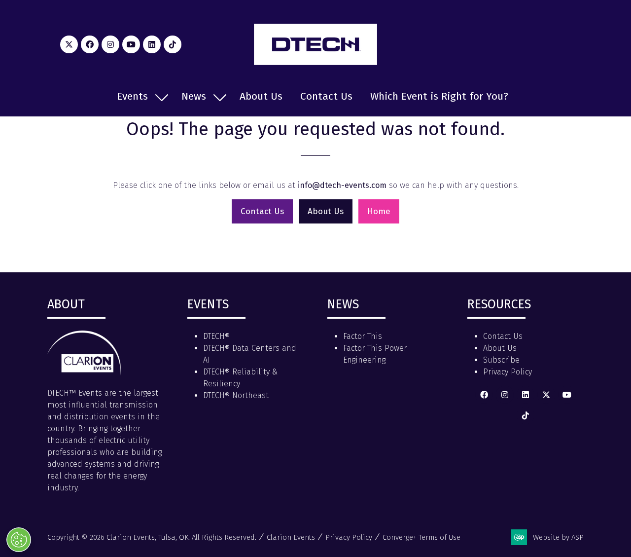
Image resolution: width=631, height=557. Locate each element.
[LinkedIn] (152, 44)
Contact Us (326, 96)
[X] (69, 44)
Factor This (362, 336)
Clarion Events (291, 537)
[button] (262, 211)
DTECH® (216, 336)
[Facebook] (90, 44)
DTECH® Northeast (236, 395)
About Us (261, 96)
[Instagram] (110, 44)
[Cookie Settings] (18, 539)
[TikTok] (172, 44)
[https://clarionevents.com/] (84, 373)
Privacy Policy (507, 371)
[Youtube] (131, 44)
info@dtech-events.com (342, 185)
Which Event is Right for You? (439, 96)
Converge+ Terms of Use (421, 537)
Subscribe (501, 360)
